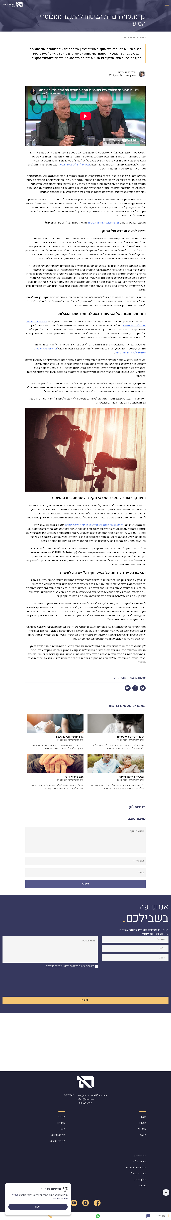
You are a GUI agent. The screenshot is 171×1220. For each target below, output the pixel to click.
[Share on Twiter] (143, 688)
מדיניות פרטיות (57, 1141)
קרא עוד (110, 748)
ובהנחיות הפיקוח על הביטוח (103, 223)
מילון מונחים (140, 1179)
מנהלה (143, 1135)
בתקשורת (141, 1185)
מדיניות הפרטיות (54, 966)
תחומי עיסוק (140, 1155)
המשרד (142, 1123)
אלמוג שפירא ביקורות (135, 1167)
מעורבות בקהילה (138, 1173)
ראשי (143, 37)
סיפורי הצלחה (139, 1161)
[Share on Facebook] (135, 688)
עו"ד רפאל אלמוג (127, 72)
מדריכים (61, 1117)
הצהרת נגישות (58, 1135)
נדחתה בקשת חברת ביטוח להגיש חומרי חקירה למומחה (95, 525)
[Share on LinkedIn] (128, 688)
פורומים (61, 1123)
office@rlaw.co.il (85, 1099)
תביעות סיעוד (131, 37)
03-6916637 (85, 1103)
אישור (38, 1207)
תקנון (62, 1129)
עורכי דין (141, 1129)
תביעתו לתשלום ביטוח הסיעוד (73, 165)
